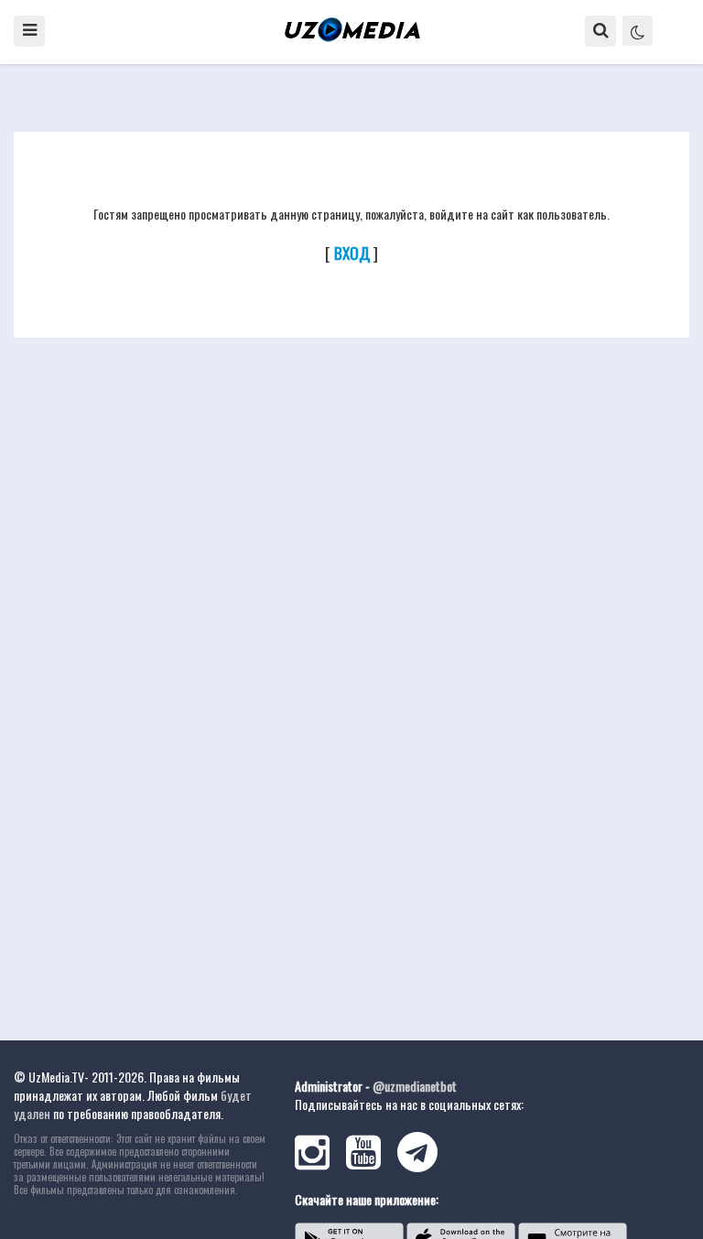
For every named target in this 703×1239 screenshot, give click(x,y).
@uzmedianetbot (415, 1085)
